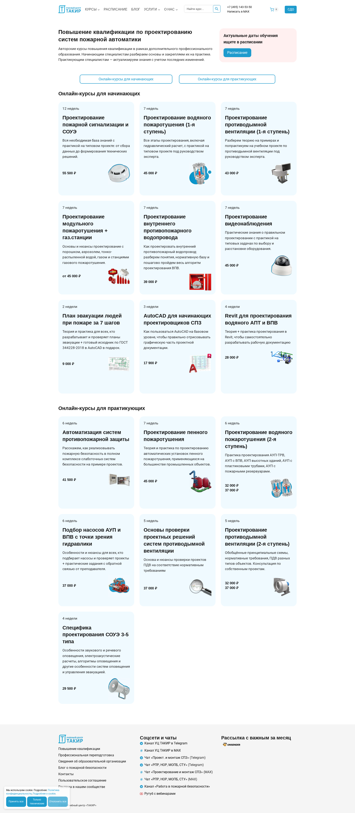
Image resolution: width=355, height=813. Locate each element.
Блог (135, 9)
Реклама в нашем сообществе (81, 787)
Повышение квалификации (79, 749)
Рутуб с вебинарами (159, 794)
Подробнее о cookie (44, 793)
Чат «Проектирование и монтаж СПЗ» (173, 772)
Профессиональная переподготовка (86, 755)
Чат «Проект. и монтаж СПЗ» (166, 758)
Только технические (37, 801)
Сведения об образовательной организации (92, 761)
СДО (291, 9)
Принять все (16, 801)
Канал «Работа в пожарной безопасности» (177, 786)
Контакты (66, 774)
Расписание (115, 9)
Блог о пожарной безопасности (82, 768)
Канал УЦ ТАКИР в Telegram (165, 743)
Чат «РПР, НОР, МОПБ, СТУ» (165, 765)
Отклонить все (57, 801)
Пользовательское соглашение (82, 780)
